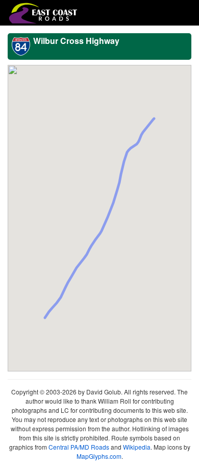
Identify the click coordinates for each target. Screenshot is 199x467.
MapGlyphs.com (99, 456)
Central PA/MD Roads (78, 446)
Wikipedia (137, 446)
